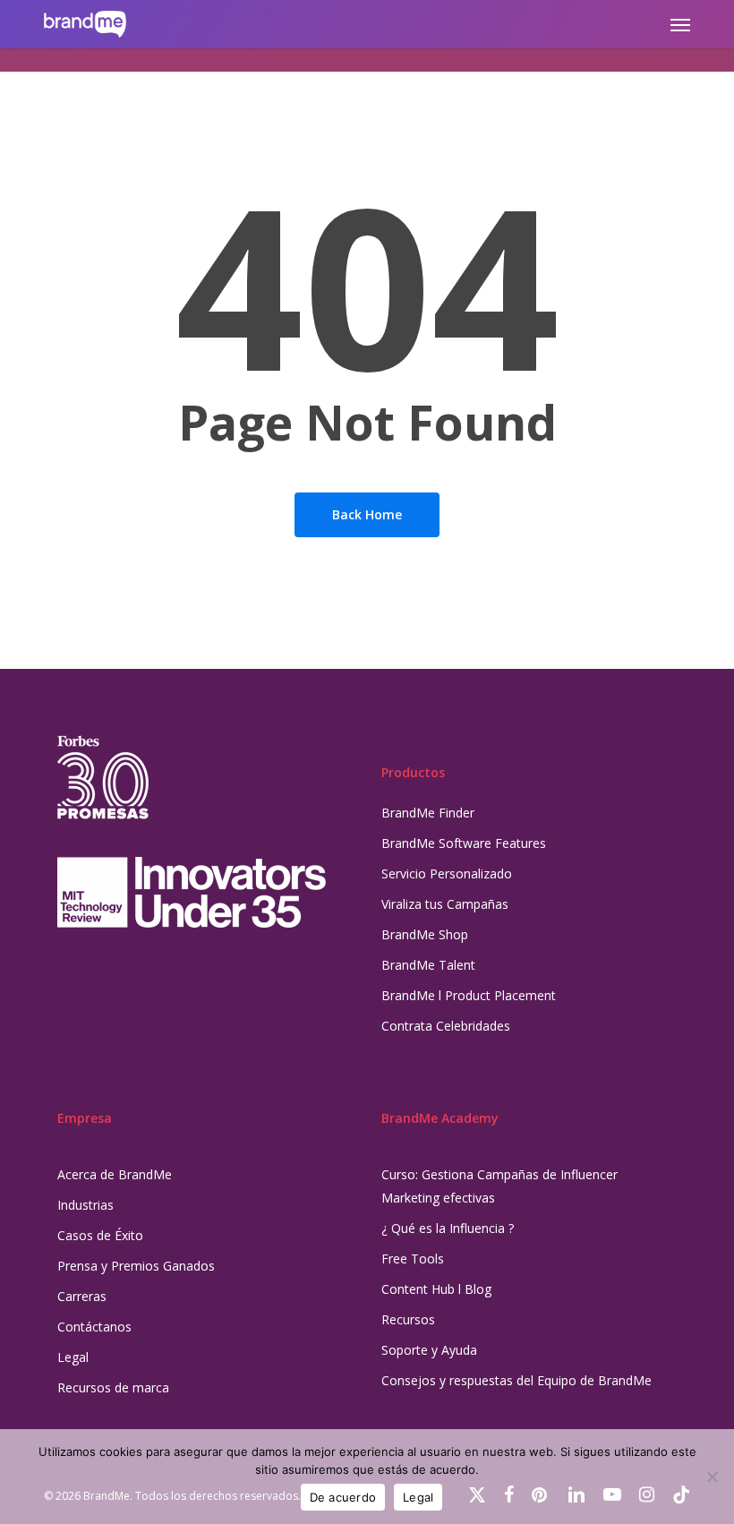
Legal (73, 1357)
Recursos (408, 1319)
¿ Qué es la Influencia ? (447, 1228)
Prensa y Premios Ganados (136, 1265)
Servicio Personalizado (446, 873)
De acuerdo (343, 1497)
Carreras (82, 1296)
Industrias (85, 1204)
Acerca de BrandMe (114, 1174)
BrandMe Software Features (463, 843)
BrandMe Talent (428, 964)
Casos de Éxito (100, 1235)
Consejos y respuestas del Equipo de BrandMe (516, 1380)
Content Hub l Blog (436, 1288)
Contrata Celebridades (445, 1025)
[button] (680, 24)
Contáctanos (94, 1326)
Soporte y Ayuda (429, 1349)
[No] (712, 1476)
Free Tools (412, 1258)
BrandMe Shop (424, 934)
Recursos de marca (113, 1387)
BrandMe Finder (427, 812)
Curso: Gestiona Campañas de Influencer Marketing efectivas (499, 1186)
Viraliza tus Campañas (444, 903)
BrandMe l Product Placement (468, 995)
